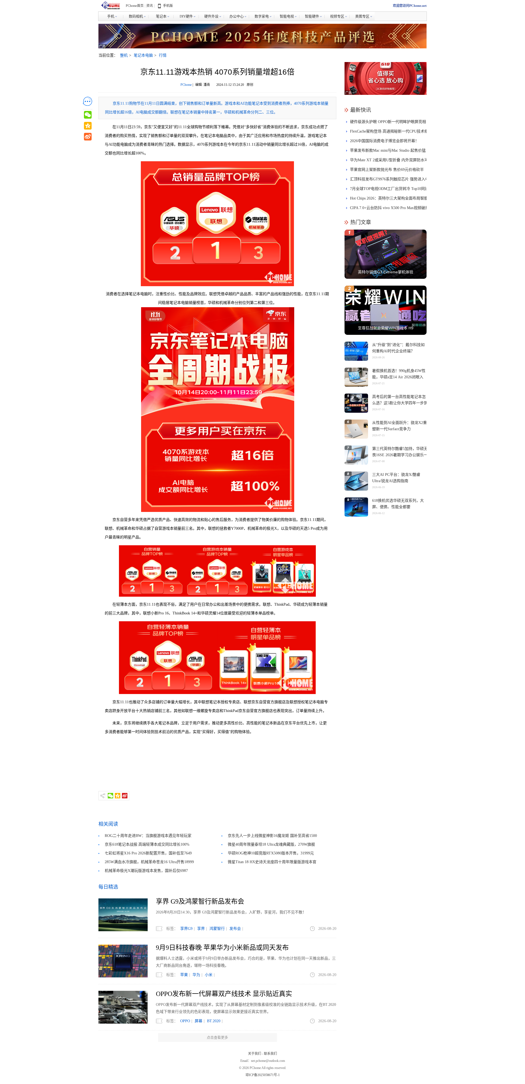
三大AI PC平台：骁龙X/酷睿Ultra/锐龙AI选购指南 (396, 478)
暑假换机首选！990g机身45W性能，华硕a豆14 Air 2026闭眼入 (398, 374)
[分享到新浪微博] (124, 795)
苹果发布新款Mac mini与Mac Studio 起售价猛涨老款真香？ (388, 151)
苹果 (184, 975)
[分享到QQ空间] (117, 795)
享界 (201, 929)
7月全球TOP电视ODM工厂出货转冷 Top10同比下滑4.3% (389, 190)
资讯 (149, 6)
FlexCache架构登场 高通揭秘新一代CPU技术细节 (389, 132)
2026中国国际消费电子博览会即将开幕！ (384, 141)
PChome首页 (135, 6)
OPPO (185, 1021)
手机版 (168, 6)
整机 (124, 55)
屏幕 (198, 1021)
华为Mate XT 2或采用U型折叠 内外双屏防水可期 (389, 161)
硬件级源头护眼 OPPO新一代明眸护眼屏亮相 (388, 122)
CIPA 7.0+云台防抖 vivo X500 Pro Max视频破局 (389, 208)
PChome (186, 85)
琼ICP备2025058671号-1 (263, 1075)
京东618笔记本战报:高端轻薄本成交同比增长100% (147, 844)
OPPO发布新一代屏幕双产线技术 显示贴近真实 (224, 993)
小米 (208, 975)
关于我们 (254, 1054)
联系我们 (270, 1054)
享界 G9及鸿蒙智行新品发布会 (200, 901)
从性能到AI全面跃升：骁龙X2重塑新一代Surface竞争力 (399, 426)
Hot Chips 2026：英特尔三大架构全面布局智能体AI (389, 199)
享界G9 (186, 929)
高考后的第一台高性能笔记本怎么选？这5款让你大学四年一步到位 (400, 403)
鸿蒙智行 (217, 929)
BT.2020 (213, 1021)
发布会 (235, 929)
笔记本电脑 (143, 55)
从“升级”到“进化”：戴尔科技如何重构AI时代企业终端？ (398, 348)
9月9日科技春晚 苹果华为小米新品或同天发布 (222, 947)
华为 (196, 975)
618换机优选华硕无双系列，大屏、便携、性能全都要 (398, 504)
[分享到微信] (110, 795)
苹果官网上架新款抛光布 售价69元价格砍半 (387, 170)
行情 (163, 55)
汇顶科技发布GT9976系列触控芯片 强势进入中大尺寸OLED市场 (389, 180)
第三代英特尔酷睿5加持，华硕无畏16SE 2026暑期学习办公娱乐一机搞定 (400, 455)
